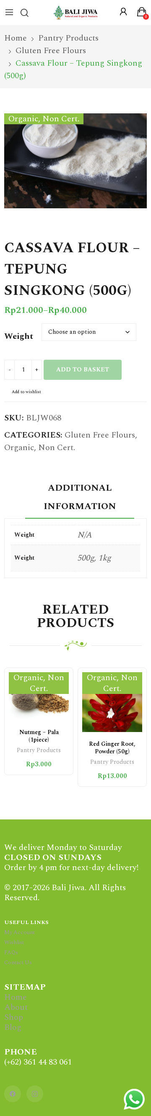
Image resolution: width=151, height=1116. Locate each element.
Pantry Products (39, 751)
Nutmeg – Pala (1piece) (39, 736)
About (16, 1007)
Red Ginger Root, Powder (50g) (112, 748)
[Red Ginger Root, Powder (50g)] (112, 702)
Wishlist (14, 942)
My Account (19, 932)
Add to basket (82, 369)
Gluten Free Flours (100, 435)
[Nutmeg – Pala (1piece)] (39, 696)
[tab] (80, 498)
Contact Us (18, 962)
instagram (34, 1093)
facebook (12, 1093)
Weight (18, 336)
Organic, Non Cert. (39, 447)
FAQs (11, 952)
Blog (12, 1027)
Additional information (80, 497)
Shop (13, 1017)
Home (15, 997)
